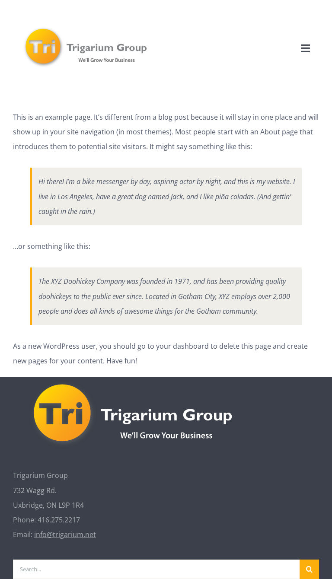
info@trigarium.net (65, 534)
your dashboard (182, 346)
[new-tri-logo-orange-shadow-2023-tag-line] (86, 27)
